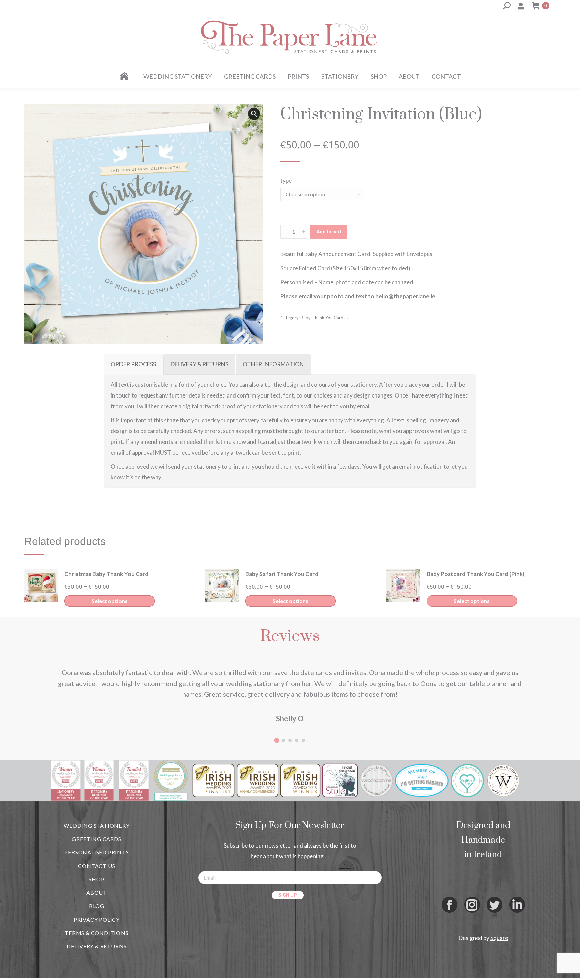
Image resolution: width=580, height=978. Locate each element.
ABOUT (96, 892)
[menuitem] (125, 76)
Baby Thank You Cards (323, 317)
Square (499, 937)
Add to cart (329, 231)
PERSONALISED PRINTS (96, 852)
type (286, 180)
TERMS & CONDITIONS (96, 933)
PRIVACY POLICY (97, 919)
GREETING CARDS (96, 839)
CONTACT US (96, 866)
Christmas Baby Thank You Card (106, 573)
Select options (110, 601)
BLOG (96, 906)
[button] (254, 114)
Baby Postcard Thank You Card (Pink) (475, 573)
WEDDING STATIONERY (96, 825)
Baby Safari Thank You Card (281, 573)
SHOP (96, 879)
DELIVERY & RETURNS (97, 946)
